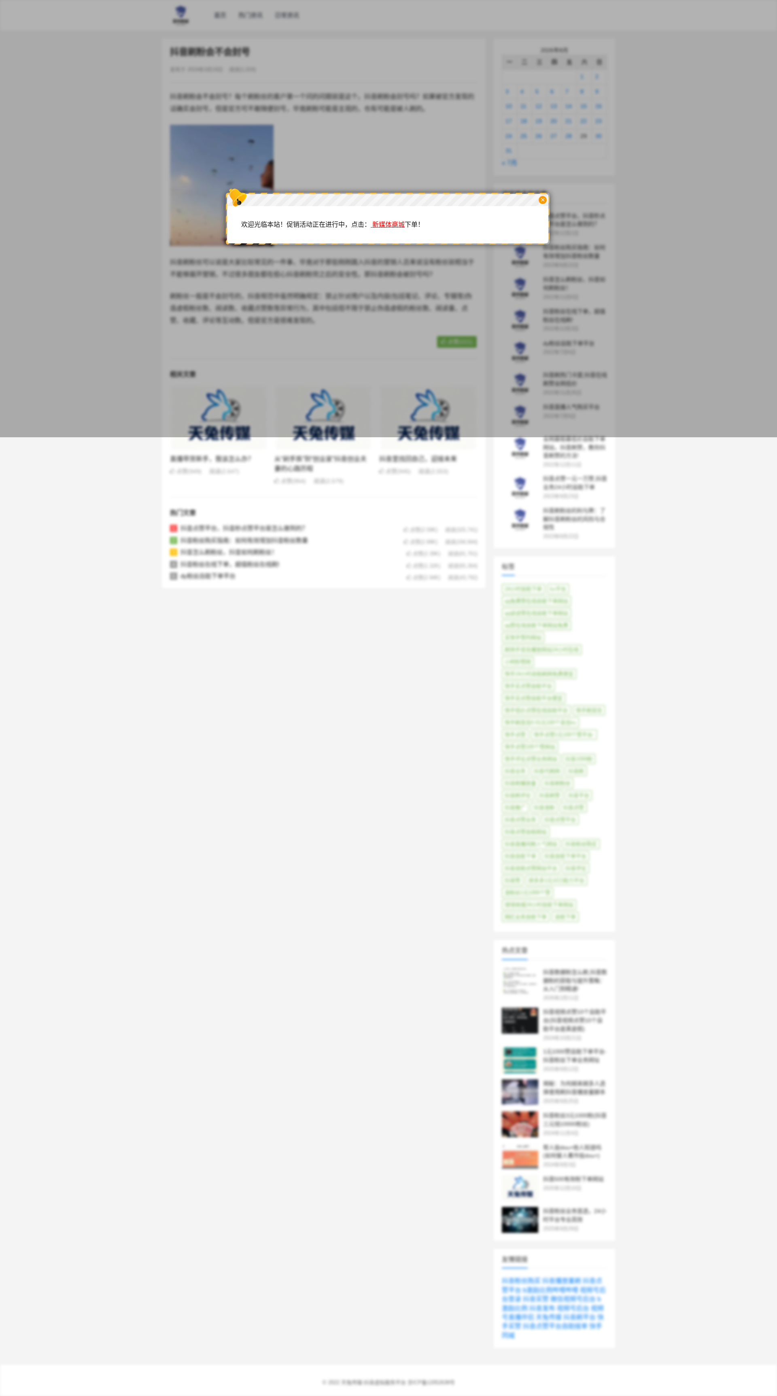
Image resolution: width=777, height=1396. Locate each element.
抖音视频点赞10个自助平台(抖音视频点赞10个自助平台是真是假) (574, 1020)
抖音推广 (515, 807)
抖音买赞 (536, 1299)
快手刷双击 (589, 710)
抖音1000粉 (578, 759)
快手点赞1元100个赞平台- (564, 735)
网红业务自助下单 (526, 917)
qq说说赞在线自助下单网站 (536, 613)
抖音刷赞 (549, 795)
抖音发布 (542, 1308)
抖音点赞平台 (560, 820)
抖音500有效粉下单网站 (573, 1179)
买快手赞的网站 (523, 637)
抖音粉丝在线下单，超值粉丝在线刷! (229, 564)
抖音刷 (576, 771)
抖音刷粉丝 (557, 783)
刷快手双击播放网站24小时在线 (542, 650)
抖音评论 (575, 868)
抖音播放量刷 (561, 1280)
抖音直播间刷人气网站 (531, 844)
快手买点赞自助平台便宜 (534, 698)
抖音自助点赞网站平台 (531, 868)
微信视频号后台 (573, 1299)
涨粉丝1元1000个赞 (527, 893)
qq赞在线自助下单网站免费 (536, 625)
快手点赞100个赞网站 (530, 747)
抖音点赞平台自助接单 (555, 1326)
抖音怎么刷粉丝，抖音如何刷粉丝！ (229, 552)
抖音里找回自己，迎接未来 (418, 458)
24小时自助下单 (523, 589)
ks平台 (558, 589)
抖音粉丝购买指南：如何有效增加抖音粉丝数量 (244, 540)
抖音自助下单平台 (565, 856)
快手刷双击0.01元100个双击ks (540, 722)
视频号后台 (573, 1308)
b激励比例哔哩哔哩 (550, 1290)
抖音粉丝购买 (581, 844)
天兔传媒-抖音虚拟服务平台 (373, 1382)
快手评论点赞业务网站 (531, 759)
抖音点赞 (573, 807)
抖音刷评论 (518, 795)
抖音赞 (512, 880)
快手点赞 (515, 735)
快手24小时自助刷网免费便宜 (539, 674)
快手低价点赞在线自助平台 (536, 710)
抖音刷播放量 (520, 783)
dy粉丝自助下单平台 (208, 575)
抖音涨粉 (544, 807)
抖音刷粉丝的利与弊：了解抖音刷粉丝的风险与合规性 (574, 519)
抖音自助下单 (520, 856)
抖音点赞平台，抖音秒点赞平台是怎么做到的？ (244, 528)
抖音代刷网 (547, 771)
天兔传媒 (549, 1317)
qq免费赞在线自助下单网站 (536, 601)
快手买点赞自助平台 (528, 686)
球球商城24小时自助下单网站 (539, 905)
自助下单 (565, 917)
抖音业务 (515, 771)
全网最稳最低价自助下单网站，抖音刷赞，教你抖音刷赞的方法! (574, 447)
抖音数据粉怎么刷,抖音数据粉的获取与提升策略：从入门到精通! (575, 980)
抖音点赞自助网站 (526, 832)
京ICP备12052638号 (431, 1382)
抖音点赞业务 (520, 820)
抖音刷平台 (579, 1317)
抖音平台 (578, 795)
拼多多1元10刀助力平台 (556, 880)
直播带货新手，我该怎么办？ (212, 458)
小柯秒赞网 (518, 662)
